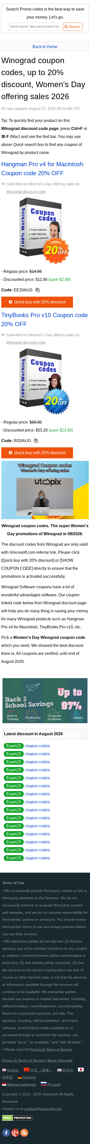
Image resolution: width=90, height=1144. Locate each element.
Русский (54, 1084)
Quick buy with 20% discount (39, 302)
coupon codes (28, 746)
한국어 (67, 1070)
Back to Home (45, 47)
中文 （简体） (41, 1070)
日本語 (7, 1077)
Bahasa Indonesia (21, 1084)
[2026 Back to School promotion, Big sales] (45, 722)
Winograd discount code (26, 191)
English (13, 1070)
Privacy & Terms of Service (51, 1049)
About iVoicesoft (59, 1060)
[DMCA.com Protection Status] (17, 1120)
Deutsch (29, 1077)
